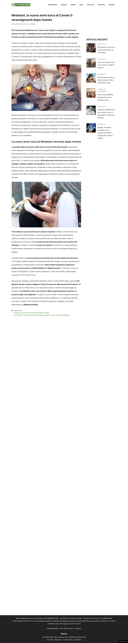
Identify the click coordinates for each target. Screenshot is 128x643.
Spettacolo (90, 5)
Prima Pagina (52, 5)
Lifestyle (112, 5)
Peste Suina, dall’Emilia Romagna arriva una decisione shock (105, 97)
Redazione (58, 640)
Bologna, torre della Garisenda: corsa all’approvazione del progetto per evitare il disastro (105, 133)
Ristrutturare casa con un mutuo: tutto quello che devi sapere (106, 49)
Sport (81, 5)
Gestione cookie (123, 641)
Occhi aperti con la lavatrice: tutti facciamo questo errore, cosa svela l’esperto (42, 315)
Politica (73, 5)
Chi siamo (50, 640)
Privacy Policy (68, 640)
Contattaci (78, 628)
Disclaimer (77, 640)
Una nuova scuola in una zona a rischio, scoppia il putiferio (106, 65)
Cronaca (64, 5)
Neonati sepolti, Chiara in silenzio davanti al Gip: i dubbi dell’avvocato (106, 80)
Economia (101, 5)
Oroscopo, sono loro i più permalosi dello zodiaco (32, 313)
